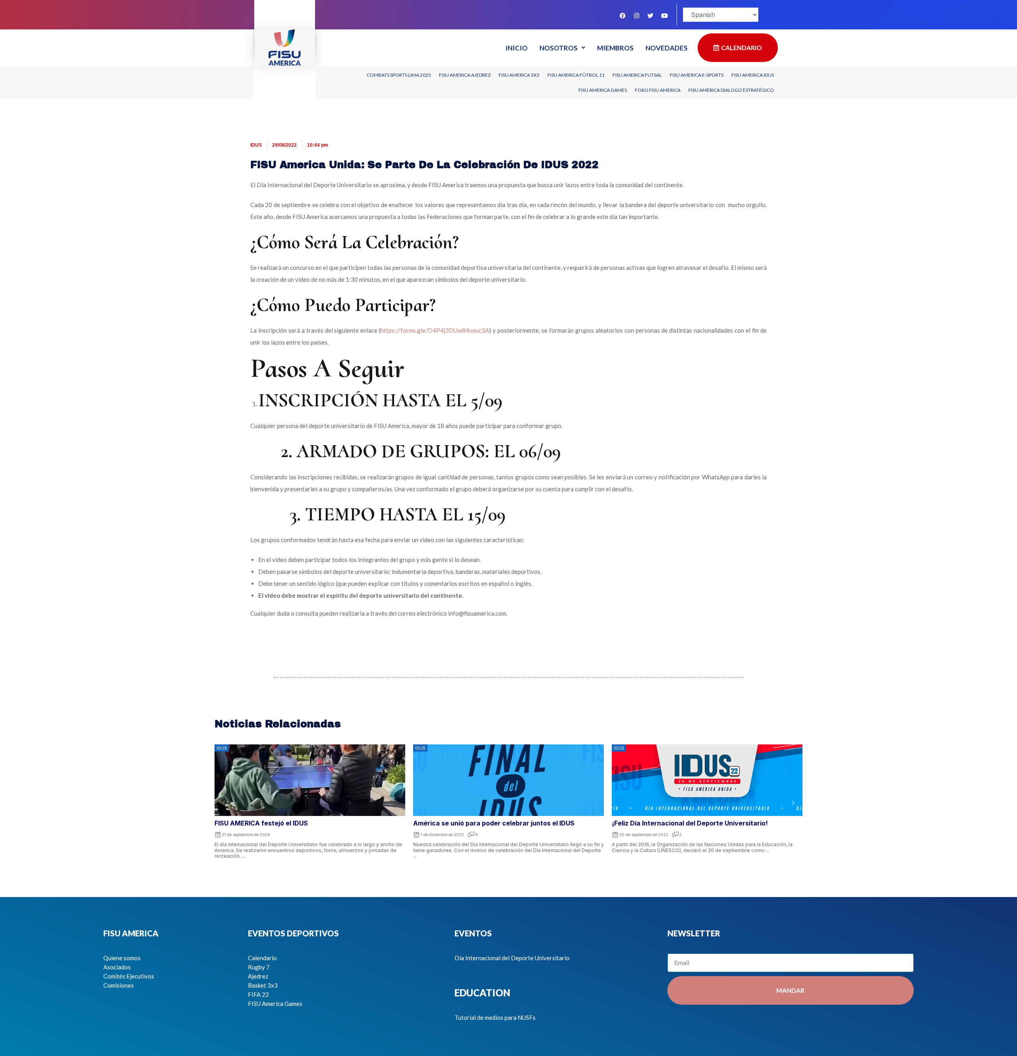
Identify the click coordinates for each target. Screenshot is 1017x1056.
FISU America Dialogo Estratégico (731, 90)
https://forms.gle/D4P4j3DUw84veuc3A (435, 330)
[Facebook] (622, 15)
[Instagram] (636, 15)
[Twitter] (650, 15)
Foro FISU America (658, 90)
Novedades (667, 48)
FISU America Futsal (637, 75)
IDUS (256, 145)
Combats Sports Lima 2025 (399, 75)
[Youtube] (664, 15)
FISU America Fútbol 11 (576, 75)
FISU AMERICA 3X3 (519, 75)
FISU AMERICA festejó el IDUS (262, 823)
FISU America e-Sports (696, 75)
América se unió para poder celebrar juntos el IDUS (493, 823)
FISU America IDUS (752, 75)
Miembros (615, 48)
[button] (223, 803)
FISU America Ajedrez (465, 75)
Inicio (516, 48)
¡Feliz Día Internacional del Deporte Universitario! (690, 823)
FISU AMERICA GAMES (602, 90)
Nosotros (558, 48)
